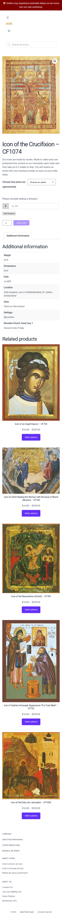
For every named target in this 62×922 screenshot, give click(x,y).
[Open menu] (7, 17)
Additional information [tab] (17, 235)
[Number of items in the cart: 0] (9, 31)
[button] (54, 61)
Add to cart (21, 223)
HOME (9, 23)
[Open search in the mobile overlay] (31, 45)
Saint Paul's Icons (27, 912)
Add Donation (9, 213)
